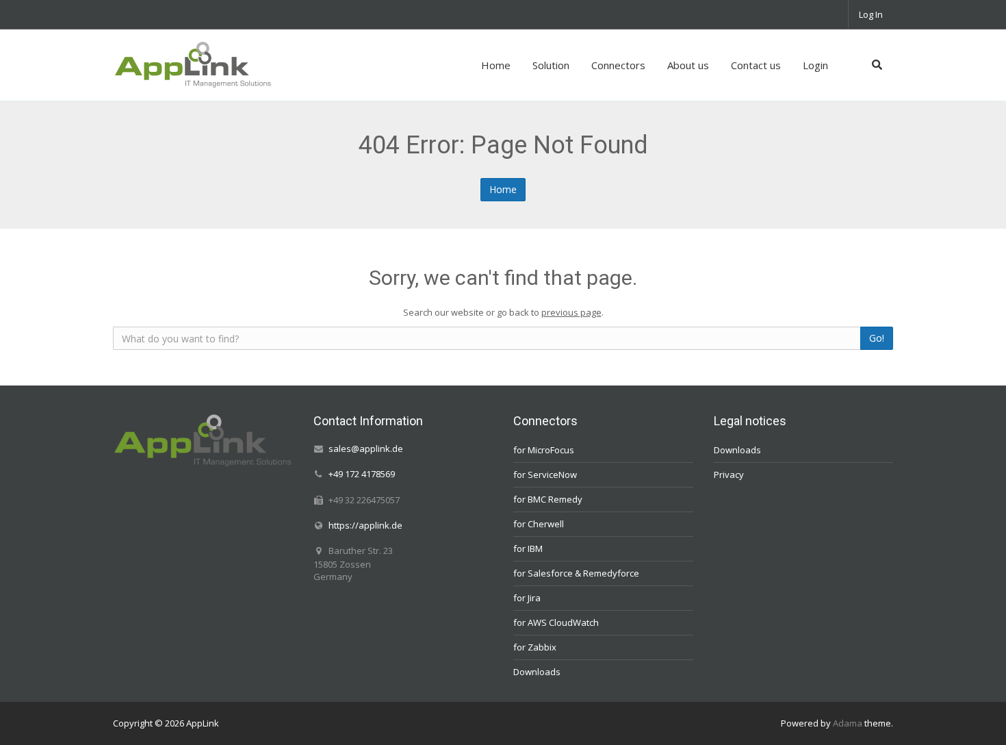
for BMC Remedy (547, 499)
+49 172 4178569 (361, 474)
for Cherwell (538, 524)
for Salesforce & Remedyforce (576, 573)
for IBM (528, 548)
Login (815, 65)
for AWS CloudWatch (556, 622)
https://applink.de (365, 525)
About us (688, 65)
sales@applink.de (365, 448)
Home (496, 65)
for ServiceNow (545, 474)
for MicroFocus (543, 450)
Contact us (756, 65)
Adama (847, 723)
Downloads (536, 672)
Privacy (729, 474)
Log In (871, 14)
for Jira (527, 598)
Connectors (618, 65)
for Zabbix (534, 647)
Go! (876, 337)
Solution (550, 65)
